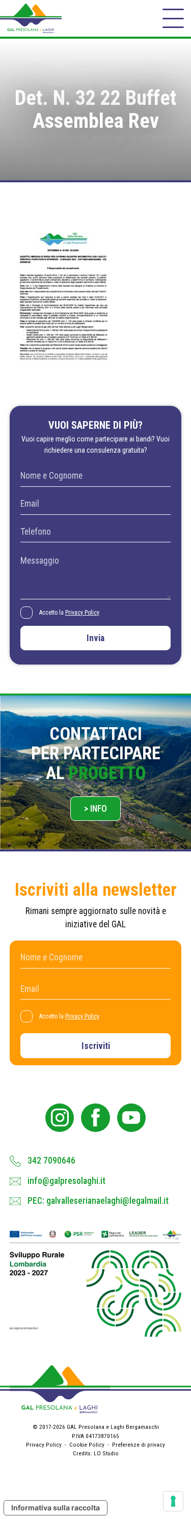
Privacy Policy (82, 612)
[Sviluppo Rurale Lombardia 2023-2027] (96, 1283)
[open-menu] (173, 18)
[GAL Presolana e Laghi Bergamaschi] (31, 18)
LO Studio (106, 1453)
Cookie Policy (86, 1444)
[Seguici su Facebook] (95, 1117)
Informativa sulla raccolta (55, 1507)
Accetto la (69, 612)
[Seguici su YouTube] (131, 1117)
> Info (95, 809)
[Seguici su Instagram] (59, 1117)
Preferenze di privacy (138, 1444)
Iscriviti (95, 1046)
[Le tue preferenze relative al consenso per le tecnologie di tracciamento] (173, 1501)
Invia (95, 638)
